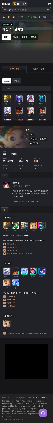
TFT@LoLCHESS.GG (40, 398)
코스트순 (7, 81)
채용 (22, 419)
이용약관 (16, 419)
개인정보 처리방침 (7, 419)
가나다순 (17, 81)
